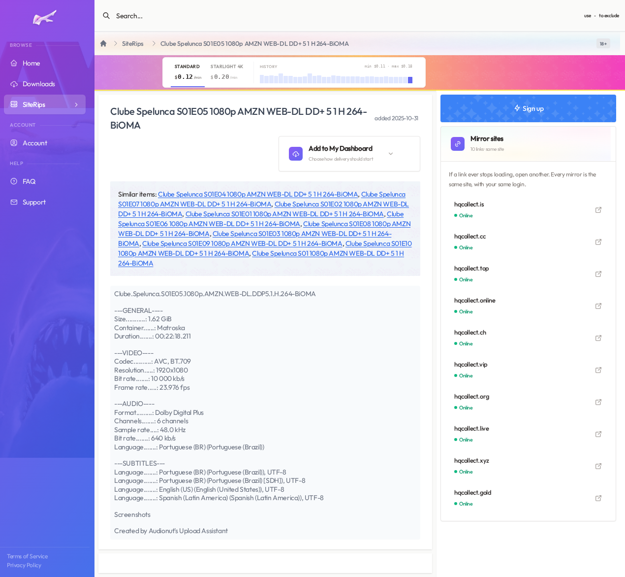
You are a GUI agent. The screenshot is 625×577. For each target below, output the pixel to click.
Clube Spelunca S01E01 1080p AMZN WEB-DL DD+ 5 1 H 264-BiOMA (285, 213)
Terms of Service (27, 556)
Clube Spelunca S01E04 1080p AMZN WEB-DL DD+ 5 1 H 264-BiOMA (258, 194)
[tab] (188, 72)
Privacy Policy (24, 565)
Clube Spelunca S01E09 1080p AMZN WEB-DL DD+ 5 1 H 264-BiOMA (242, 243)
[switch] (603, 43)
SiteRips (133, 43)
